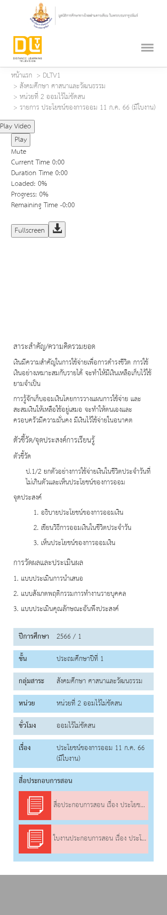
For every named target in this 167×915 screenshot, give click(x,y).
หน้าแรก (21, 75)
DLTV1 (52, 75)
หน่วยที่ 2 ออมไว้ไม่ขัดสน (52, 97)
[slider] (72, 122)
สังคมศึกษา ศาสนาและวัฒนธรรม (63, 86)
